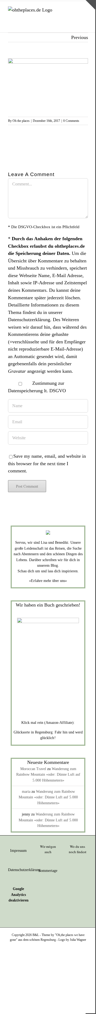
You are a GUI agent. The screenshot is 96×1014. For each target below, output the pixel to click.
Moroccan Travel (33, 769)
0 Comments (71, 121)
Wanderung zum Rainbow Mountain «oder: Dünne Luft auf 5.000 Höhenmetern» (48, 774)
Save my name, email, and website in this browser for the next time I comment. (47, 463)
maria (26, 792)
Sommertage (47, 871)
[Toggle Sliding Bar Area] (90, 5)
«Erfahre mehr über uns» (48, 581)
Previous (79, 37)
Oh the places (21, 121)
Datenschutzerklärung (29, 319)
